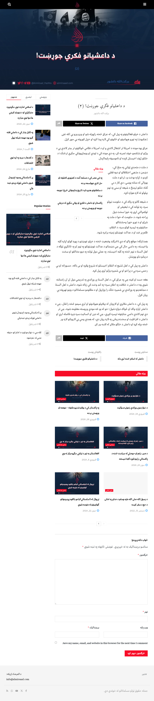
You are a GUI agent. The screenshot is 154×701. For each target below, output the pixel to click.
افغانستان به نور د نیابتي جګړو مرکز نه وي (80, 453)
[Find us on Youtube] (16, 691)
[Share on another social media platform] (59, 123)
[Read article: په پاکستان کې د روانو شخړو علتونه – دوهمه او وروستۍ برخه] (77, 392)
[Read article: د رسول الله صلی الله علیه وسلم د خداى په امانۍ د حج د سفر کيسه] (126, 483)
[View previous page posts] (81, 219)
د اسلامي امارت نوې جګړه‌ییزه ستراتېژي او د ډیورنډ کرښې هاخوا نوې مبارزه (20, 112)
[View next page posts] (76, 219)
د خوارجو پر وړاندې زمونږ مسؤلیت (132, 407)
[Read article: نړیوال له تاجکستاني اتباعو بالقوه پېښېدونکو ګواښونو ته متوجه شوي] (77, 483)
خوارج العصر (110, 399)
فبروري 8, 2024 (89, 459)
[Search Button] (9, 4)
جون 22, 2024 (90, 510)
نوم (145, 612)
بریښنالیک (93, 627)
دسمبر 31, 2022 (137, 510)
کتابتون (144, 674)
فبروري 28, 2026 (89, 419)
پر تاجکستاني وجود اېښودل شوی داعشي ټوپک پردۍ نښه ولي (20, 182)
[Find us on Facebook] (26, 691)
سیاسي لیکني (61, 399)
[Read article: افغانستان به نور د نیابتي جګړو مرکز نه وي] (77, 438)
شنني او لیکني (61, 445)
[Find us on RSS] (7, 691)
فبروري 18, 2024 (137, 414)
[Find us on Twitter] (21, 691)
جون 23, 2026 (138, 465)
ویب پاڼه (144, 627)
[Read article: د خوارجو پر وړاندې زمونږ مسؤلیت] (126, 392)
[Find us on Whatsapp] (12, 691)
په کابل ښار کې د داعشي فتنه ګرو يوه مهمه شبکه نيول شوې (20, 137)
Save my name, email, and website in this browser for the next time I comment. (105, 643)
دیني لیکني (109, 490)
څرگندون (143, 555)
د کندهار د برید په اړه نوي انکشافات (26, 298)
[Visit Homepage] (77, 5)
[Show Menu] (144, 4)
